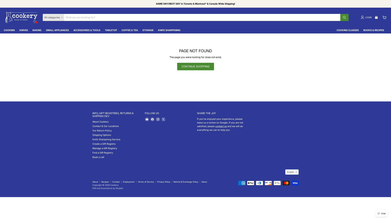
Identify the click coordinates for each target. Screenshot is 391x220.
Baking (37, 30)
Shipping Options (101, 135)
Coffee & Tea (130, 30)
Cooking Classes (348, 30)
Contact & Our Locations (105, 126)
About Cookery (100, 121)
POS (94, 188)
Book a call (98, 157)
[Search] (344, 17)
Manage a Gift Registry (104, 148)
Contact (116, 182)
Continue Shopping (196, 66)
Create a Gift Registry (104, 143)
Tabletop (111, 30)
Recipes (105, 182)
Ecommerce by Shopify (112, 188)
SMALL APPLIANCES (57, 30)
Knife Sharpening (169, 30)
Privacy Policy (163, 182)
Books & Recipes (373, 30)
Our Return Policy (102, 130)
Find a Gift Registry (102, 152)
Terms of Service (146, 182)
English (290, 172)
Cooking (9, 30)
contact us (221, 126)
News (204, 182)
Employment (129, 182)
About (95, 182)
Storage (148, 30)
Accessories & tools (86, 30)
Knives (23, 30)
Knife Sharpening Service (106, 139)
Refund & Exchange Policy (186, 182)
